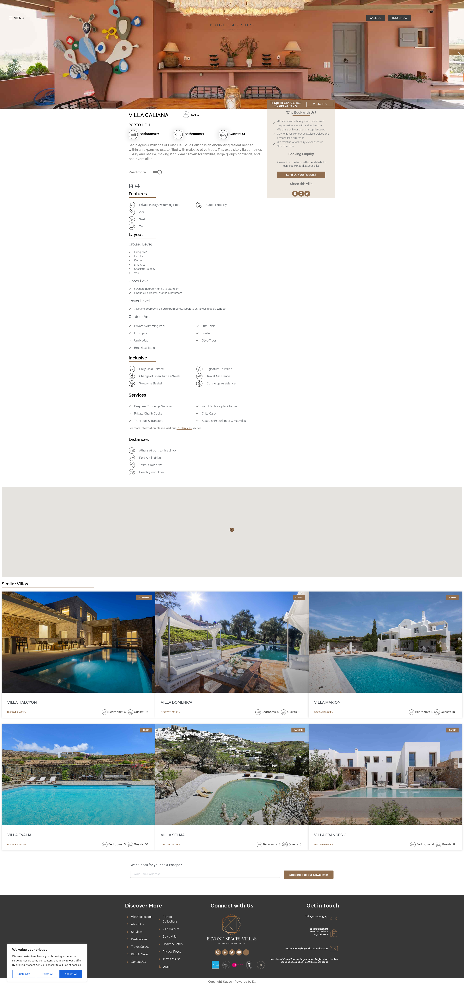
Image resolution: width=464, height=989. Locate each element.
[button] (4, 54)
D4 (254, 981)
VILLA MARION (327, 702)
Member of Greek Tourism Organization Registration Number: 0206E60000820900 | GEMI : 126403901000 (304, 960)
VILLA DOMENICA (176, 702)
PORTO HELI (139, 125)
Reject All (47, 973)
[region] (47, 963)
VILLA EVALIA (19, 835)
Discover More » (16, 712)
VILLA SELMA (173, 835)
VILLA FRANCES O (330, 835)
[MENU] (11, 18)
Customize (23, 973)
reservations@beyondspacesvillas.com (306, 948)
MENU (19, 18)
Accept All (71, 973)
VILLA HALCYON (22, 702)
